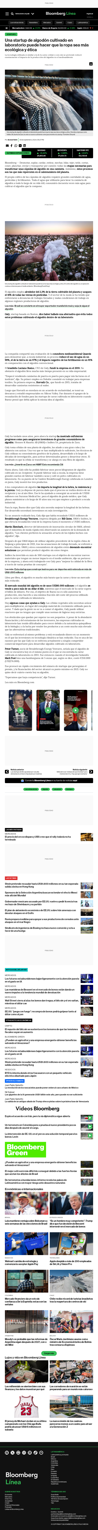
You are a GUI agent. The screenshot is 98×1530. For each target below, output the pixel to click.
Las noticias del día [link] (16, 23)
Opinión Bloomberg (15, 1081)
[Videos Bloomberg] (49, 1109)
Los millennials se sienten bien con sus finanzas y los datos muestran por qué (25, 1388)
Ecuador (54, 1471)
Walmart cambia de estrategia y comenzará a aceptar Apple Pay (21, 1263)
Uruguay (54, 1475)
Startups (11, 34)
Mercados (8, 1497)
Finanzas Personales (12, 1505)
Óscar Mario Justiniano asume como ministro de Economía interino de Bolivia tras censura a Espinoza (71, 1342)
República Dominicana (59, 1482)
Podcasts (8, 1507)
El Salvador (55, 1480)
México (53, 1459)
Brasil (53, 1457)
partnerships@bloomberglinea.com (63, 1514)
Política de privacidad (58, 1497)
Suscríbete (55, 1495)
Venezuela (54, 1465)
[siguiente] (91, 772)
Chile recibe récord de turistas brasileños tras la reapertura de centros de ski (71, 1300)
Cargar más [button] (49, 1353)
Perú (52, 1469)
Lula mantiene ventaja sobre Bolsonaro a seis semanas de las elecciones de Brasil (26, 1222)
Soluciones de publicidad (59, 1520)
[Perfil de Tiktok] (35, 1453)
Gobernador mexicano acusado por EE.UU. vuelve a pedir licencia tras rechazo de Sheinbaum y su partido (41, 903)
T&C (52, 1503)
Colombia (54, 1463)
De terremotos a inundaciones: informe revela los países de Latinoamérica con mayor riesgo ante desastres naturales (36, 1181)
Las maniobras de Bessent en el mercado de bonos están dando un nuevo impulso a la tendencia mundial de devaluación (39, 991)
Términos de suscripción (59, 1499)
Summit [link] (59, 23)
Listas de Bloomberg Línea (14, 1509)
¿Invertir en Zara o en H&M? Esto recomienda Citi (38, 464)
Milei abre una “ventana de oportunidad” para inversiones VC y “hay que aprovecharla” (72, 773)
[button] (91, 64)
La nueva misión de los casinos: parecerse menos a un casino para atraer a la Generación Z (71, 1424)
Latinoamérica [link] (83, 23)
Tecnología (55, 1501)
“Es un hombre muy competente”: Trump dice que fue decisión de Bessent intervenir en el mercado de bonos (71, 1223)
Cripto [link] (70, 23)
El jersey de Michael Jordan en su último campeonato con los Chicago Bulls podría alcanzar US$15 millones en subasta (26, 1425)
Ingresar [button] (90, 14)
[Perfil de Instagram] (24, 1453)
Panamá (54, 1473)
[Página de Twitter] (12, 1453)
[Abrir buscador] (12, 13)
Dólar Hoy (8, 1499)
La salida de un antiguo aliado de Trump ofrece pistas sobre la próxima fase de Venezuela (47, 1101)
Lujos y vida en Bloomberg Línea (25, 1357)
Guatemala (54, 1484)
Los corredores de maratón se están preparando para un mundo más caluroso (71, 1388)
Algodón (45, 789)
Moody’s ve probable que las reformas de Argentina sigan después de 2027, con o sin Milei (26, 1342)
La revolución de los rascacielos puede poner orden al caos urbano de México (41, 1087)
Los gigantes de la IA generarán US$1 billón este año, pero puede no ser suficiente (44, 1094)
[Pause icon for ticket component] (6, 28)
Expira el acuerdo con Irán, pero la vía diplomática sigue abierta (37, 1116)
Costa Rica (55, 1478)
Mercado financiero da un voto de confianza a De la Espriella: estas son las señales (26, 1301)
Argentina (54, 1461)
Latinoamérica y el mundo (60, 1455)
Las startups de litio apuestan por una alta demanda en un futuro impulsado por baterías (26, 773)
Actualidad (8, 1501)
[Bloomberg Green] (49, 1149)
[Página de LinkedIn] (30, 1453)
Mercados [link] (47, 23)
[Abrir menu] (7, 13)
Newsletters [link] (33, 23)
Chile (52, 1467)
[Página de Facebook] (7, 1453)
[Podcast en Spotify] (41, 1453)
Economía (8, 1495)
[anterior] (7, 772)
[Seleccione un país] (32, 13)
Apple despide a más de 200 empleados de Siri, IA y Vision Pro (71, 1263)
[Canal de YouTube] (18, 1453)
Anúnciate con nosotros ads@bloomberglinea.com (68, 1516)
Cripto (7, 1503)
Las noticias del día (31, 789)
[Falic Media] (90, 17)
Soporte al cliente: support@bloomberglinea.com (68, 1518)
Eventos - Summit (57, 1512)
